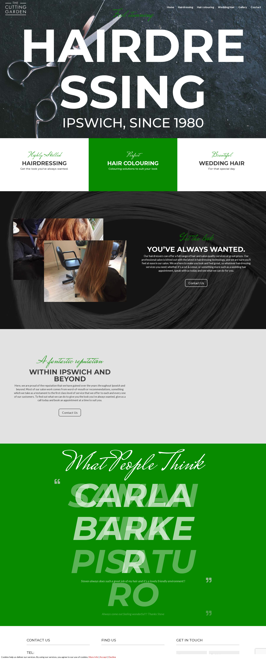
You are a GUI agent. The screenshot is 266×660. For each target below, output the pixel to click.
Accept (103, 657)
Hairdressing (185, 7)
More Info (93, 657)
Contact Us (196, 283)
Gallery (242, 7)
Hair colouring (205, 7)
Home (170, 7)
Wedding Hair (226, 7)
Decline (112, 657)
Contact (256, 7)
